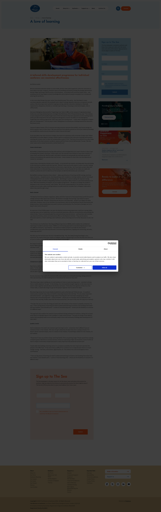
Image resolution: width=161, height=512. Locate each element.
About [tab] (106, 249)
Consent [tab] (55, 249)
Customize (79, 267)
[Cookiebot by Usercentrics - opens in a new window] (109, 243)
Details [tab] (80, 249)
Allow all (104, 267)
